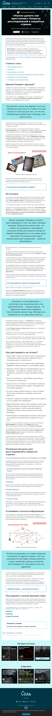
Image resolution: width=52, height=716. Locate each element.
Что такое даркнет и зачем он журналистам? (23, 283)
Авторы (45, 3)
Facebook (20, 701)
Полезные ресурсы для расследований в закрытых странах (26, 74)
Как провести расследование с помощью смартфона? (21, 626)
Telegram (9, 611)
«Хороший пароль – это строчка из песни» (22, 589)
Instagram (9, 614)
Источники (11, 69)
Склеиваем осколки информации (18, 77)
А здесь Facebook (12, 616)
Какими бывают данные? (15, 67)
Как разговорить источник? (16, 72)
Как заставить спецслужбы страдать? (21, 187)
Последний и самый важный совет (18, 79)
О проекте (26, 697)
